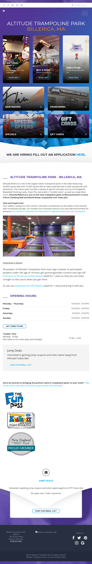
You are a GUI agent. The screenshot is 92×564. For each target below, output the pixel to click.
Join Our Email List (46, 511)
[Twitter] (12, 5)
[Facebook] (4, 5)
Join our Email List (21, 365)
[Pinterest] (21, 5)
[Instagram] (8, 5)
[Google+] (17, 5)
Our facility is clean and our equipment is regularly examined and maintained (48, 211)
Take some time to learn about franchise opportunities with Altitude (46, 384)
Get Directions (14, 326)
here (80, 154)
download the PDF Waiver (29, 285)
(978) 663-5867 (16, 541)
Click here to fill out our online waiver (23, 276)
